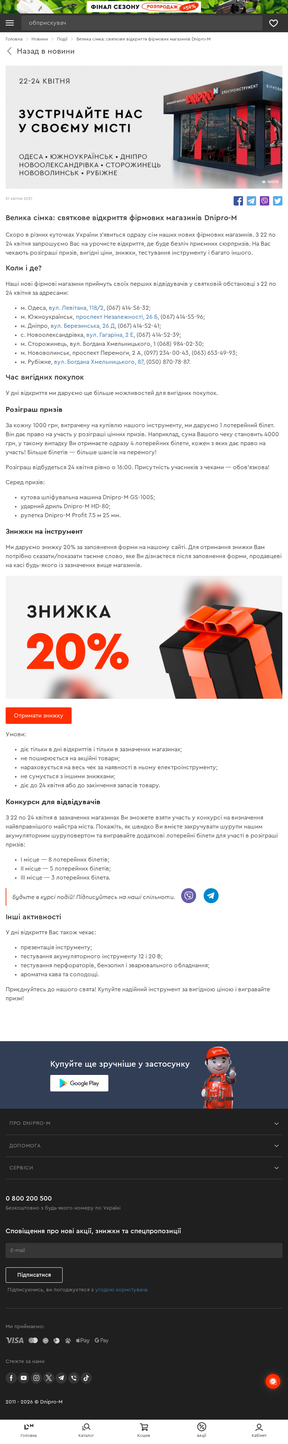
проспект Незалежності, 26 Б (117, 317)
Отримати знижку (38, 716)
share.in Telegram (251, 201)
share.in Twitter (277, 201)
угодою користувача (121, 1289)
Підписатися (34, 1275)
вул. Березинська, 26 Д (83, 326)
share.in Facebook (238, 201)
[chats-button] (273, 1381)
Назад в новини (46, 51)
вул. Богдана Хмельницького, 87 (98, 362)
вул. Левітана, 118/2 (76, 308)
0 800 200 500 (29, 1198)
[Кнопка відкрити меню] (10, 23)
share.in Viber (264, 201)
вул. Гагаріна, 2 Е (110, 335)
